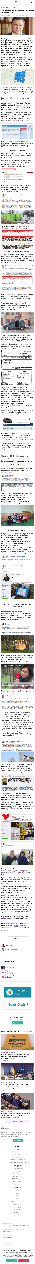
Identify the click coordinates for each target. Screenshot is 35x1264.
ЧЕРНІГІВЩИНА (5, 7)
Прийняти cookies (11, 1261)
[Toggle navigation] (2, 2)
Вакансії (17, 1196)
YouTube (18, 1215)
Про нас (17, 1149)
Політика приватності (17, 1159)
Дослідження (17, 1169)
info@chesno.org (7, 1237)
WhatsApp (18, 1210)
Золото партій (17, 1174)
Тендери (17, 1198)
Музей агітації (17, 1176)
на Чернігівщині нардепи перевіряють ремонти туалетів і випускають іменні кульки (16, 872)
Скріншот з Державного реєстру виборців (17, 87)
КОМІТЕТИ (10, 1111)
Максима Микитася (15, 63)
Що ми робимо (17, 1165)
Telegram (18, 1212)
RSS (17, 1193)
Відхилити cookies (23, 1261)
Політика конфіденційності (17, 1162)
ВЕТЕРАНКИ (4, 1052)
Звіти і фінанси (17, 1152)
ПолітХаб (17, 1171)
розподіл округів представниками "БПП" (13, 926)
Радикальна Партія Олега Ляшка (11, 976)
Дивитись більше (27, 1031)
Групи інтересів (18, 1181)
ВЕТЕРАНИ (12, 1052)
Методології (17, 1157)
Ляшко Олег (9, 945)
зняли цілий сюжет (17, 657)
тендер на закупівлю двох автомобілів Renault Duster (17, 438)
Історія (17, 1154)
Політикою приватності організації (22, 1257)
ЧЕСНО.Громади (17, 1179)
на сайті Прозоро (24, 344)
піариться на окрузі (21, 226)
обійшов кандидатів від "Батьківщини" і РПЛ (15, 119)
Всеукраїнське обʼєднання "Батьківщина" (10, 972)
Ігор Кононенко (7, 889)
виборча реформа (8, 918)
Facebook (18, 1205)
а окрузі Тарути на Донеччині (21, 880)
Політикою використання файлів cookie (12, 1256)
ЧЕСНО (7, 1128)
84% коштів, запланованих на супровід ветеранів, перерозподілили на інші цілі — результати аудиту (15, 1086)
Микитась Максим (11, 949)
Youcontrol (20, 388)
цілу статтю (15, 766)
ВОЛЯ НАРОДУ (10, 968)
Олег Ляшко (21, 54)
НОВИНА (13, 7)
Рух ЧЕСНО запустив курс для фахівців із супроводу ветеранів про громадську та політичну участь (15, 1056)
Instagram (18, 1207)
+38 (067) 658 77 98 (8, 1243)
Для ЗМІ (17, 1190)
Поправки (17, 1184)
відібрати (20, 889)
